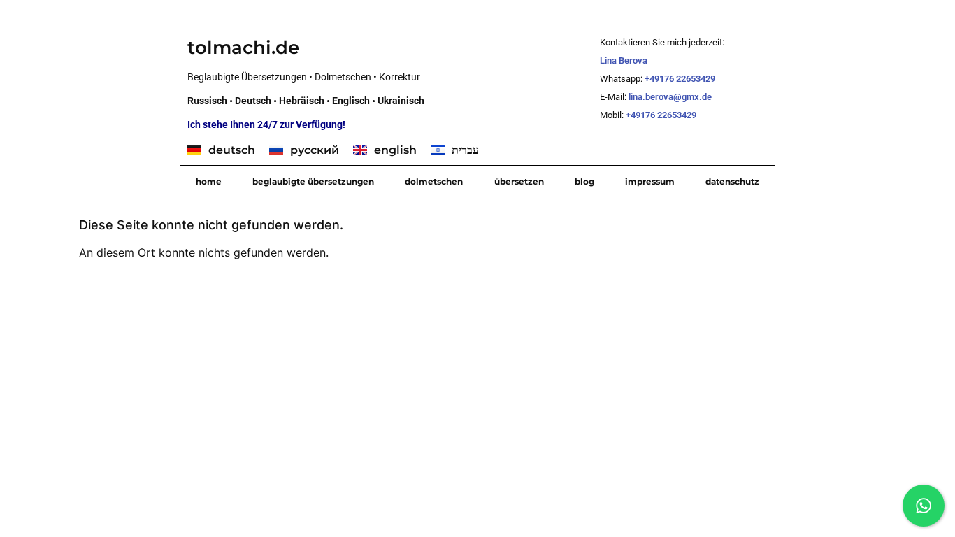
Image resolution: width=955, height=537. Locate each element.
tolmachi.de (243, 47)
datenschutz (732, 181)
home (209, 181)
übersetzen (519, 181)
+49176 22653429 (680, 78)
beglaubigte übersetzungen (313, 181)
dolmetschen (434, 181)
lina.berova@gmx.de (671, 97)
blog (584, 181)
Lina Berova (623, 60)
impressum (650, 181)
